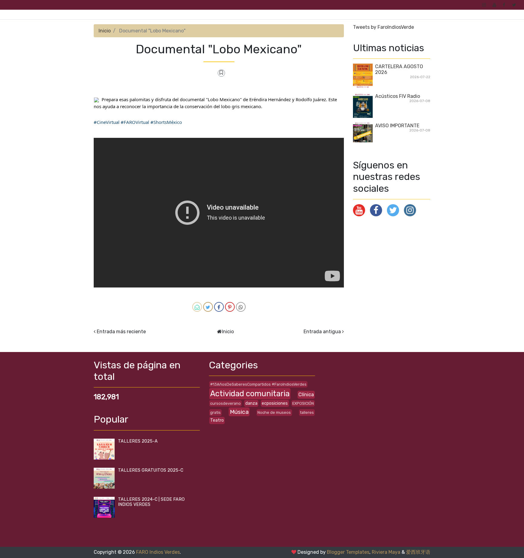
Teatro (217, 420)
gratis (215, 412)
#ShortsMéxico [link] (166, 122)
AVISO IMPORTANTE (397, 125)
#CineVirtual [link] (106, 122)
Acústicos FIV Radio (397, 96)
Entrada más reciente (121, 331)
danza (251, 403)
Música (239, 411)
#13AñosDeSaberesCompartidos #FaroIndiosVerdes (258, 384)
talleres (307, 412)
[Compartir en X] (208, 307)
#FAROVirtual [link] (135, 122)
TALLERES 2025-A (138, 441)
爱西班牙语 (418, 552)
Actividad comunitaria (250, 393)
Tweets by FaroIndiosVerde (383, 27)
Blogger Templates (348, 552)
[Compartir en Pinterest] (230, 307)
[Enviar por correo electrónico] (197, 307)
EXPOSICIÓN (303, 403)
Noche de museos (274, 412)
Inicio (105, 31)
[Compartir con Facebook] (219, 307)
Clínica (306, 394)
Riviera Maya (386, 552)
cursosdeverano (225, 403)
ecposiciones (275, 403)
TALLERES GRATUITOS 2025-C (150, 470)
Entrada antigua (322, 331)
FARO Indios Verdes (158, 552)
